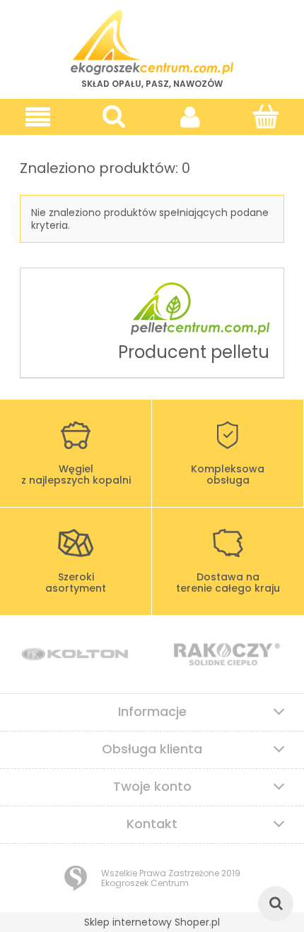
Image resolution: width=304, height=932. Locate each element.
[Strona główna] (152, 42)
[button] (38, 117)
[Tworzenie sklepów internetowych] (75, 878)
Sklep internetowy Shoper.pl (152, 922)
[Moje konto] (190, 116)
